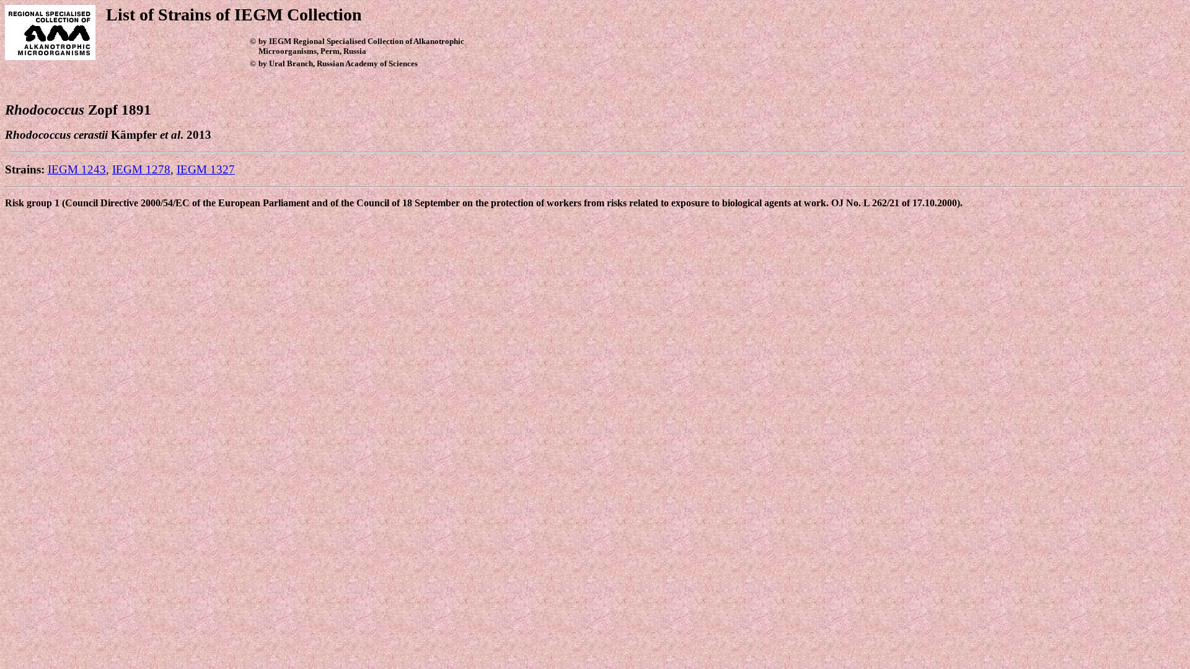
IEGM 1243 (77, 169)
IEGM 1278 (141, 169)
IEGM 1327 (206, 169)
